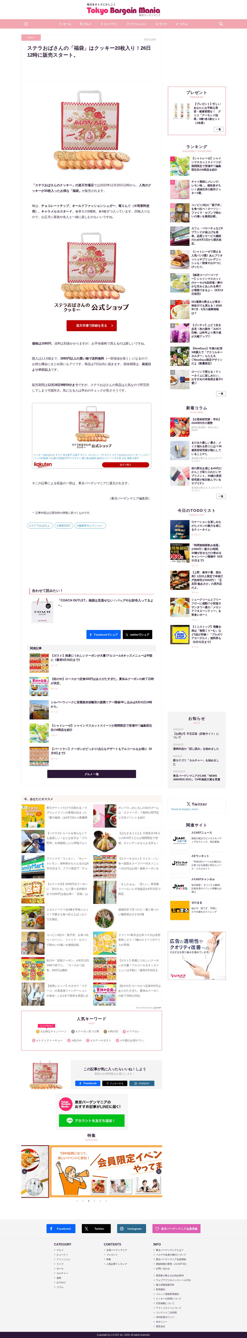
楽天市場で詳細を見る (91, 325)
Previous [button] (24, 1171)
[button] (25, 24)
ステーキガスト (99, 1040)
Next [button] (159, 1171)
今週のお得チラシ (130, 1040)
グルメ (31, 37)
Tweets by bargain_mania (184, 809)
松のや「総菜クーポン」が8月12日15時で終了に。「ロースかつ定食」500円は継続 (68, 965)
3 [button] (89, 1201)
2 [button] (83, 1201)
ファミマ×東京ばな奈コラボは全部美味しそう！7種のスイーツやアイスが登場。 (139, 939)
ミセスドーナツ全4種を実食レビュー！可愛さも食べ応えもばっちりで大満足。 (68, 914)
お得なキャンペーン (52, 1030)
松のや (75, 1040)
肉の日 (111, 1031)
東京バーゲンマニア (123, 10)
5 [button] (100, 1201)
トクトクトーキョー (48, 1040)
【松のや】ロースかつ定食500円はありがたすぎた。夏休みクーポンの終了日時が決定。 (139, 990)
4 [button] (94, 1201)
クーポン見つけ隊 (86, 1031)
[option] (91, 1171)
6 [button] (106, 1201)
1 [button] (77, 1201)
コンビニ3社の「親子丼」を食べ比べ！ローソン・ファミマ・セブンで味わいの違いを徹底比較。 (68, 939)
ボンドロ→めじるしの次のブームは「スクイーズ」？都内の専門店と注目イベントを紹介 (138, 812)
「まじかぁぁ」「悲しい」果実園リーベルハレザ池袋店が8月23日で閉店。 (139, 888)
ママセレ (132, 1031)
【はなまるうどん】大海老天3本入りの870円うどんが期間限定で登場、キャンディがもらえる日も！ (139, 838)
